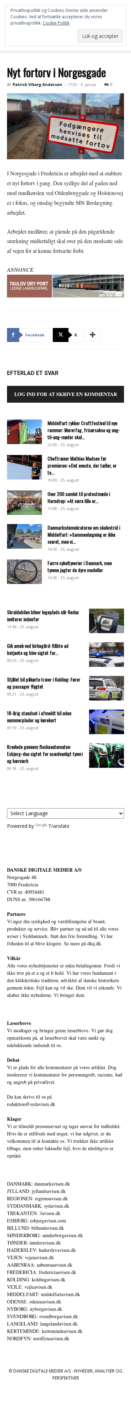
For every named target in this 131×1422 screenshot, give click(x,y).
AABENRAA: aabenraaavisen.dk (39, 1264)
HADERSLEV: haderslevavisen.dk (41, 1250)
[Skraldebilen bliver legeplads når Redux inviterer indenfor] (106, 621)
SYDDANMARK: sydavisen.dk (38, 1205)
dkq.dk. (94, 943)
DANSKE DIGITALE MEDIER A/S (44, 869)
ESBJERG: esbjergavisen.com (36, 1220)
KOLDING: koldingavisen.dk (36, 1279)
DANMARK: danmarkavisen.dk (38, 1183)
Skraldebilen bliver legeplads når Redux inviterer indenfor (43, 615)
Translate (59, 826)
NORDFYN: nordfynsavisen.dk (38, 1338)
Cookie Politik (56, 23)
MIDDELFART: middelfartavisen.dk (43, 1294)
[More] (93, 335)
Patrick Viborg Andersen (37, 84)
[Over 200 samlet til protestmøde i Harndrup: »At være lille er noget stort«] (24, 502)
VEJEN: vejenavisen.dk (30, 1257)
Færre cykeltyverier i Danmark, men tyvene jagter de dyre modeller (80, 566)
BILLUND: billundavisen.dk (35, 1228)
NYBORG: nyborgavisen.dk (34, 1309)
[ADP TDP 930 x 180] (65, 286)
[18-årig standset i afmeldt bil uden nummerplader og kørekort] (106, 722)
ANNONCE (20, 269)
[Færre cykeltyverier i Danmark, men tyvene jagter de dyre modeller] (24, 571)
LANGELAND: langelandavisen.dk (42, 1323)
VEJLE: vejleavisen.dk (29, 1286)
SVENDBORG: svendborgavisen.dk (42, 1316)
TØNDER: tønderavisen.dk (34, 1242)
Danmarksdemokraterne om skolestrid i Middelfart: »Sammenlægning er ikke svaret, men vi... (84, 534)
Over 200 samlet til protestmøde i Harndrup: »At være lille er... (79, 497)
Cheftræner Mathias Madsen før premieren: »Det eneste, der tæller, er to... (82, 465)
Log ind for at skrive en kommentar (65, 394)
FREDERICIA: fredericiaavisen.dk (41, 1272)
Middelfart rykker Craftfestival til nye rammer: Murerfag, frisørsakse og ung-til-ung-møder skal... (84, 430)
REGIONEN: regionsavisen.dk (37, 1198)
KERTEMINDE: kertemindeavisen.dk (44, 1331)
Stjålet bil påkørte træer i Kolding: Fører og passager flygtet (43, 683)
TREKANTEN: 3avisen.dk (33, 1213)
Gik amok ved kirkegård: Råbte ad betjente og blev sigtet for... (37, 649)
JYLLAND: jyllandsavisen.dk (36, 1191)
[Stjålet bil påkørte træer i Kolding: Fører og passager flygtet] (106, 688)
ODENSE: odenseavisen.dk (34, 1301)
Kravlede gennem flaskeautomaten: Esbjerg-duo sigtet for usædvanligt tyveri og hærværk (45, 753)
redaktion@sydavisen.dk (31, 1104)
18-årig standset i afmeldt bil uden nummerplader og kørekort (39, 716)
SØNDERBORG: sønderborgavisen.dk (45, 1235)
